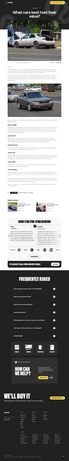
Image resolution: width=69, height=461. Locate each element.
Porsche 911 (30, 138)
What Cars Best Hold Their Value (23, 62)
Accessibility (20, 456)
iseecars (41, 129)
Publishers (34, 417)
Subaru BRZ (34, 164)
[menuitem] (34, 288)
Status (39, 456)
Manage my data (34, 456)
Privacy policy (15, 456)
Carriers (33, 419)
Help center (23, 415)
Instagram (45, 419)
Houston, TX (45, 434)
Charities (33, 421)
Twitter (44, 417)
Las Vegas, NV (35, 434)
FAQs (22, 425)
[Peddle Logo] (10, 2)
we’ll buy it (30, 184)
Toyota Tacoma (19, 147)
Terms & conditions (7, 456)
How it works (23, 417)
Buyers (33, 415)
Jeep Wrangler (18, 127)
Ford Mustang (13, 172)
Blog (8, 62)
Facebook (45, 415)
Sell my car (23, 434)
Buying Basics (13, 62)
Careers (22, 427)
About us (22, 419)
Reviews (22, 421)
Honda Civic (13, 155)
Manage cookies (27, 456)
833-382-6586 (6, 419)
